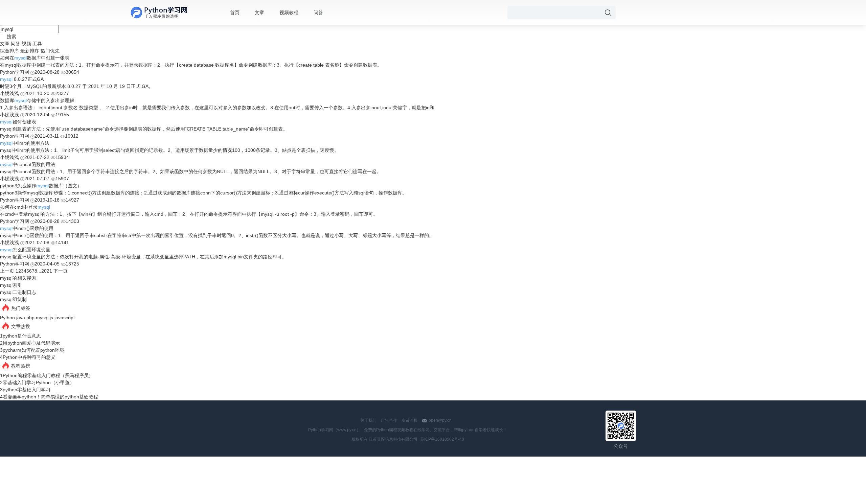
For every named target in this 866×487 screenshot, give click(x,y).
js (51, 317)
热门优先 (50, 50)
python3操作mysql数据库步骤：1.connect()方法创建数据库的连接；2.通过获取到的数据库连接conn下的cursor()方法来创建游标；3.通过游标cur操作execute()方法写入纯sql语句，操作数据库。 (203, 192)
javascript (64, 317)
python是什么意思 (22, 336)
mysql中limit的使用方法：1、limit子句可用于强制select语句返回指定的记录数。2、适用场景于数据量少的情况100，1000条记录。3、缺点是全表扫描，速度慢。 (169, 150)
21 (49, 271)
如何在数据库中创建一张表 (34, 58)
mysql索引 (11, 285)
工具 (37, 43)
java (20, 317)
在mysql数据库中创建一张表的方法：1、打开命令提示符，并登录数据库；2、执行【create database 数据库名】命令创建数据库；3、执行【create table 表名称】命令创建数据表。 (191, 65)
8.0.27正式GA (22, 79)
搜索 (11, 36)
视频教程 (288, 12)
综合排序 (9, 50)
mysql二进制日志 (18, 292)
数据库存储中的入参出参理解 (37, 100)
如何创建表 (18, 121)
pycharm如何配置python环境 (33, 350)
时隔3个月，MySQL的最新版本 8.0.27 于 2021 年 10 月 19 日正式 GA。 (76, 86)
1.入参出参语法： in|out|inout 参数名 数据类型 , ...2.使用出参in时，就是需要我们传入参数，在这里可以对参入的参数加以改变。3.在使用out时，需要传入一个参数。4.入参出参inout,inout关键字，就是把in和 (217, 107)
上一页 (7, 271)
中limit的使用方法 (24, 143)
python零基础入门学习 (26, 389)
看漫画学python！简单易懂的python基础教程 (50, 396)
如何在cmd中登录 (25, 207)
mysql (42, 317)
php (30, 317)
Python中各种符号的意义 (29, 357)
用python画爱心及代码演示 (31, 343)
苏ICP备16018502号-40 (442, 439)
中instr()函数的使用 (26, 228)
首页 (235, 12)
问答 (318, 12)
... (39, 271)
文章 (259, 12)
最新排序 (29, 50)
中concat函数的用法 (27, 164)
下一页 (60, 271)
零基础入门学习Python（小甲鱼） (38, 382)
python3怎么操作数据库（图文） (41, 185)
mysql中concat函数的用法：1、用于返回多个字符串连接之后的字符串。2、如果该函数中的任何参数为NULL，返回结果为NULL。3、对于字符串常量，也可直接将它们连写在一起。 (190, 171)
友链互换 (410, 420)
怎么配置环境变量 (25, 249)
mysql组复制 (13, 299)
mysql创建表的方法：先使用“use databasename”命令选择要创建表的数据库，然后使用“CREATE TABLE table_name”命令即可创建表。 (144, 129)
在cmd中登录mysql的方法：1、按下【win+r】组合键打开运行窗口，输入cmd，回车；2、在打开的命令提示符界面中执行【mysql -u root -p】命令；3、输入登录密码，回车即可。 (189, 214)
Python (7, 317)
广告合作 (389, 420)
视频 (26, 43)
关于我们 (368, 420)
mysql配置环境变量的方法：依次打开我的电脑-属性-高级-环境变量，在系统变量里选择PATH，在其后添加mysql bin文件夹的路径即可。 (143, 256)
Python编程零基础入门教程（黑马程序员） (48, 375)
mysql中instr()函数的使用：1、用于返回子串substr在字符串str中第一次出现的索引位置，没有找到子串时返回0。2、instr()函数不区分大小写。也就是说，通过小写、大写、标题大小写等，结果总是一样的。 (217, 235)
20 (44, 271)
